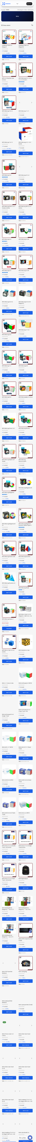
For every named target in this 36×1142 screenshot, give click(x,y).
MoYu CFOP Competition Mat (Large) (26, 939)
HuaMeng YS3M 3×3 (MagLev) (7, 46)
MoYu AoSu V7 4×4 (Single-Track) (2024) (25, 846)
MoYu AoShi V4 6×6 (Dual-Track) (25, 781)
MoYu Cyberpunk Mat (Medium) (7, 1002)
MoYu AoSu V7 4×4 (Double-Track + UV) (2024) (9, 846)
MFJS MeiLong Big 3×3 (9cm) (26, 397)
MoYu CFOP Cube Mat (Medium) (7, 972)
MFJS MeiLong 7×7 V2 (24, 330)
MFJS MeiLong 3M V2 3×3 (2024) (25, 207)
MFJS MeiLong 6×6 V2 (7, 302)
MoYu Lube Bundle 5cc (24, 1132)
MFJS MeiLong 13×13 (7, 142)
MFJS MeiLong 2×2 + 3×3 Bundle (25, 143)
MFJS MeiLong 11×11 (24, 111)
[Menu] (17, 4)
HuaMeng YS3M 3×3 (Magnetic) (24, 46)
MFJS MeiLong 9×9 (6, 397)
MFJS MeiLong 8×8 (23, 366)
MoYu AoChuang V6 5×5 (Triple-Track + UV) (24, 710)
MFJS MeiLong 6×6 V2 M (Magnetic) (25, 302)
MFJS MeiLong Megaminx (8, 492)
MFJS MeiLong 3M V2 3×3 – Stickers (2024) (9, 207)
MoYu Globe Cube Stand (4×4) (24, 1067)
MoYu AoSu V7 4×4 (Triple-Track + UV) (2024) (8, 879)
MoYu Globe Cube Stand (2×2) (24, 1035)
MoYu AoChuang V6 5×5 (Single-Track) (8, 715)
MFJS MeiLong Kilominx (24, 428)
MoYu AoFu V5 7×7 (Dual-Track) (25, 748)
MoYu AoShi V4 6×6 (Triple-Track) (8, 814)
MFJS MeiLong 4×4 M (24, 239)
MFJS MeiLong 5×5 (6, 270)
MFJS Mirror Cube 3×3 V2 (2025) (8, 651)
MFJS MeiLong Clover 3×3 (8, 428)
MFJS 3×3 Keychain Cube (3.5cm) (8, 79)
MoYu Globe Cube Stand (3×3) (8, 1067)
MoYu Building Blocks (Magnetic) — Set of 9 (7, 936)
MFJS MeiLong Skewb (24, 588)
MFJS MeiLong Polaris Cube (8, 556)
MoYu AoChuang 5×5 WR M (25, 683)
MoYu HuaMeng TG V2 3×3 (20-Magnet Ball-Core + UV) (25, 1100)
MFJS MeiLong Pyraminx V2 (8, 583)
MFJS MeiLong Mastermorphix (22, 460)
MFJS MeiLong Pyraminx (24, 556)
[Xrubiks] (6, 4)
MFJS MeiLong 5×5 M (24, 270)
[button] (9, 56)
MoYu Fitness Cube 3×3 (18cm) (7, 1035)
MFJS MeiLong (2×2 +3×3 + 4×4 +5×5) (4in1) (25, 79)
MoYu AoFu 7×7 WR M (7, 747)
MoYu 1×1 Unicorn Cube (7, 683)
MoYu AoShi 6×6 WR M (7, 780)
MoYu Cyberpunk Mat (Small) (25, 1005)
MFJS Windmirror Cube (24, 650)
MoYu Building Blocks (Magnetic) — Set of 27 (8, 909)
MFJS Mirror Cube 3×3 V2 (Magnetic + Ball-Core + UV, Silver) (25, 616)
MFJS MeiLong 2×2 (6, 175)
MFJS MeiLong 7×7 (6, 366)
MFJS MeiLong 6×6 (6, 334)
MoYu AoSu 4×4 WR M (24, 813)
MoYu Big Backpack (23, 878)
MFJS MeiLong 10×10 (7, 111)
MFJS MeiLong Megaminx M (25, 488)
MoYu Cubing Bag (23, 971)
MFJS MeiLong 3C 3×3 (24, 175)
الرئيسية (3, 10)
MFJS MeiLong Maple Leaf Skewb (8, 460)
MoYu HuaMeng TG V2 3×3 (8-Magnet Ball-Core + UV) (8, 1133)
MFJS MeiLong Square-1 (8, 619)
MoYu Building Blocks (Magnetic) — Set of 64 (24, 909)
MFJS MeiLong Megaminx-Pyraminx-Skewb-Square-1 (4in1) (25, 525)
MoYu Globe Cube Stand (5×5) (8, 1100)
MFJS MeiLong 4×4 (6, 239)
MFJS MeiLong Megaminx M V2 (8, 524)
